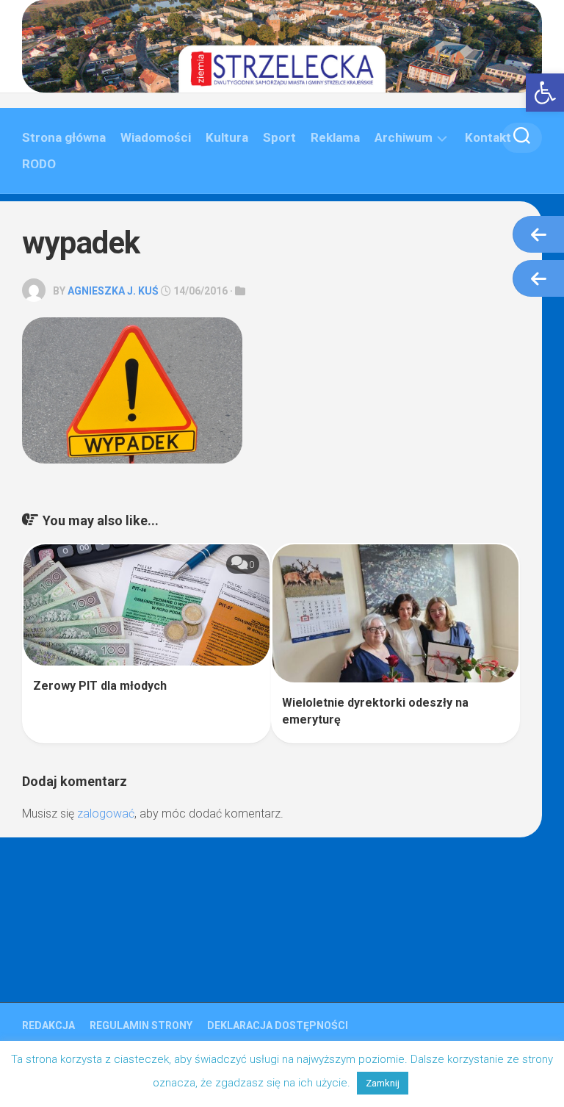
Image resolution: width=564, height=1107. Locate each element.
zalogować (105, 814)
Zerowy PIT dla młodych (100, 686)
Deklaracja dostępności (277, 1025)
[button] (545, 92)
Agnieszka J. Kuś (113, 291)
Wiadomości (155, 137)
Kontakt (488, 137)
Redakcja (48, 1025)
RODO (39, 163)
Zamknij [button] (383, 1083)
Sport (279, 137)
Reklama (335, 137)
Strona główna (64, 137)
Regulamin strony (141, 1025)
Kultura (227, 137)
